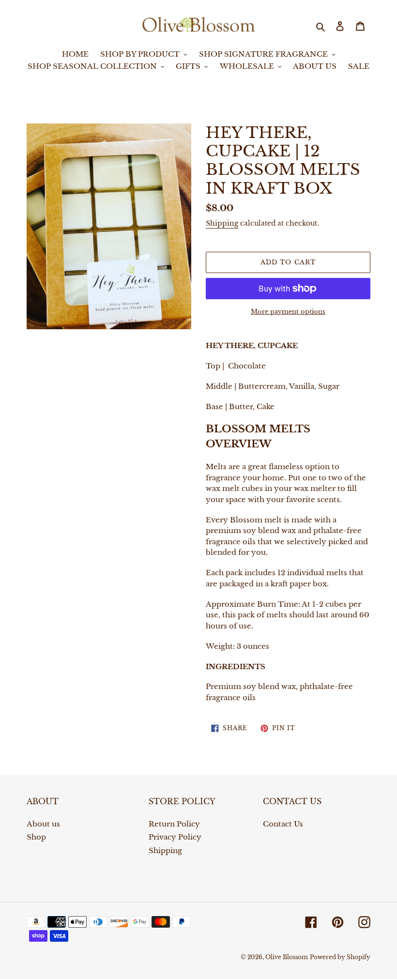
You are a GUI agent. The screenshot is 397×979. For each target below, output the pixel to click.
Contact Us (283, 823)
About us (43, 823)
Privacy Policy (175, 836)
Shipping (222, 223)
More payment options (288, 311)
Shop (36, 836)
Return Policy (174, 823)
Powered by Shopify (340, 957)
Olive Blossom (286, 957)
